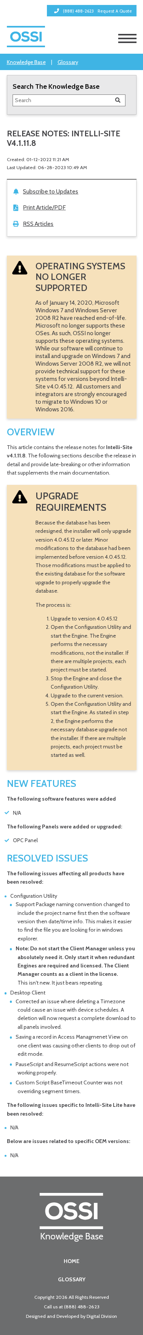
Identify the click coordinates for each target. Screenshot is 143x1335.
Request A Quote (115, 11)
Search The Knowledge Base (56, 86)
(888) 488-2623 (82, 1306)
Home (71, 1261)
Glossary (68, 62)
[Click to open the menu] (127, 38)
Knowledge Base (26, 62)
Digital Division (102, 1316)
